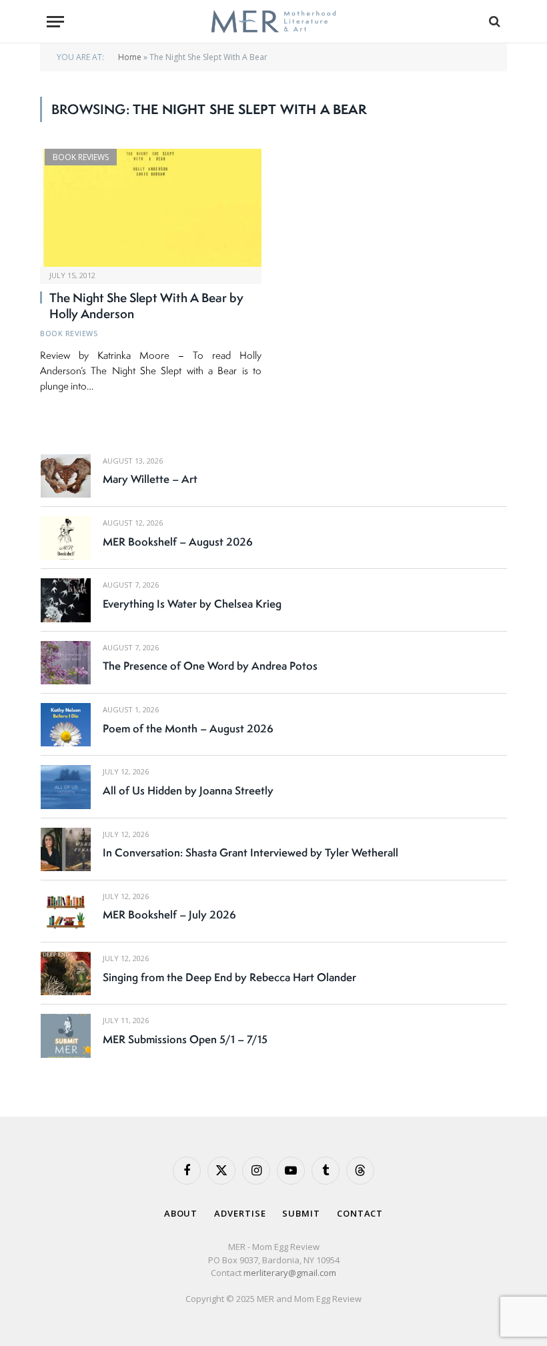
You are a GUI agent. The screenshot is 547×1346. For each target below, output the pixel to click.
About (181, 1213)
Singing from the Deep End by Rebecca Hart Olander (229, 977)
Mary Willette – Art (150, 479)
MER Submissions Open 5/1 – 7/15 (185, 1039)
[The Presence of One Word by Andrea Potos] (66, 662)
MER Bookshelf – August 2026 (178, 541)
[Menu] (55, 22)
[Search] (493, 22)
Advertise (239, 1213)
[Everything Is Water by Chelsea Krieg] (66, 600)
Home (129, 57)
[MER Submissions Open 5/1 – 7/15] (66, 1035)
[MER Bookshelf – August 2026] (66, 538)
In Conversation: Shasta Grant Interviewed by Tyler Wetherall (250, 852)
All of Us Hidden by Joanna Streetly (188, 790)
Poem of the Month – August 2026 (188, 728)
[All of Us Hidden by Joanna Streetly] (66, 786)
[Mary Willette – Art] (66, 476)
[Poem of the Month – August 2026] (66, 724)
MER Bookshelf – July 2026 (169, 914)
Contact (360, 1213)
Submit (301, 1213)
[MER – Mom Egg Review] (273, 21)
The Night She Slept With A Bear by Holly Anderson (146, 306)
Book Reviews (81, 157)
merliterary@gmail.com (289, 1273)
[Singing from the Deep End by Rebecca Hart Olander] (66, 973)
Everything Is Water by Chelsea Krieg (192, 603)
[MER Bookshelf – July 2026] (66, 911)
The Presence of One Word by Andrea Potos (210, 665)
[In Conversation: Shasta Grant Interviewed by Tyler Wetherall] (66, 849)
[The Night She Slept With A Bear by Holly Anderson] (150, 208)
